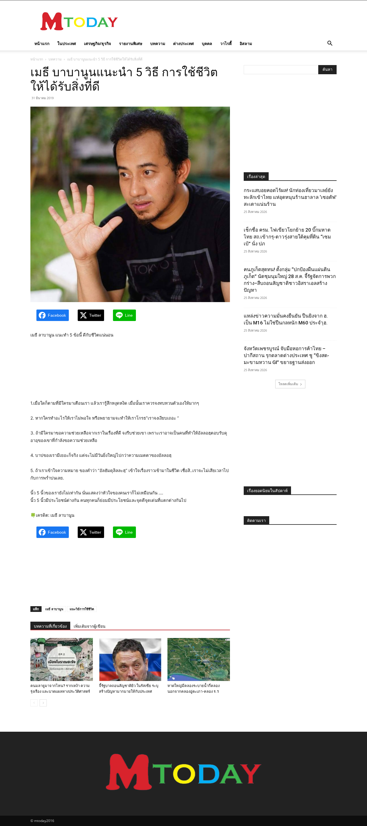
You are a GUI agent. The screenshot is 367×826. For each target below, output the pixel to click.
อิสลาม (246, 43)
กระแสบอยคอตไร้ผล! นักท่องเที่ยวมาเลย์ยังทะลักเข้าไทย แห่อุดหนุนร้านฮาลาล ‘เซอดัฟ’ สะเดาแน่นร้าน (290, 197)
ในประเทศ (66, 43)
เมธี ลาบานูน (54, 609)
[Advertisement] (232, 21)
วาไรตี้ (226, 43)
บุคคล (207, 43)
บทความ (157, 43)
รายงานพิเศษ (130, 43)
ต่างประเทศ (183, 43)
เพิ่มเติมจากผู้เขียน (90, 626)
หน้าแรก (41, 43)
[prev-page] (34, 702)
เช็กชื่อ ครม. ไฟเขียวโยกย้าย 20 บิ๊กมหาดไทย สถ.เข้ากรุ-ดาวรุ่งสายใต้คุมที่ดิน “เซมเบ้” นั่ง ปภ (287, 236)
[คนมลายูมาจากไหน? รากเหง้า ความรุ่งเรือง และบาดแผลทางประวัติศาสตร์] (61, 659)
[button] (330, 44)
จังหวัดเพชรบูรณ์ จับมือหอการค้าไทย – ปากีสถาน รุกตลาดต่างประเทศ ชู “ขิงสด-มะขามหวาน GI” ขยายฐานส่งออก (286, 355)
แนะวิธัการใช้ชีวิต (82, 609)
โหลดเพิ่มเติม (288, 383)
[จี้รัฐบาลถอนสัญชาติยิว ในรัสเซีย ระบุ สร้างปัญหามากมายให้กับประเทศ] (130, 659)
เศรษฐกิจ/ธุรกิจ (97, 43)
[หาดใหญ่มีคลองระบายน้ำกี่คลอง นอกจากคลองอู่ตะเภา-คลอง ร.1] (198, 659)
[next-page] (43, 702)
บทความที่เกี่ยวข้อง (50, 626)
